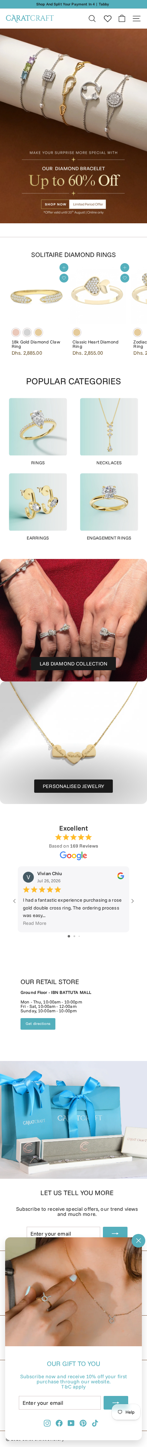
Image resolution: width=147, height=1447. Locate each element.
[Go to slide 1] (69, 936)
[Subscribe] (116, 1403)
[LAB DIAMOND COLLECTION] (73, 620)
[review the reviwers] (120, 877)
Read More (34, 923)
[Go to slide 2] (74, 936)
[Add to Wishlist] (63, 278)
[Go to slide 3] (79, 936)
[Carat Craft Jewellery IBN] (73, 1068)
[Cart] (122, 19)
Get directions (38, 1023)
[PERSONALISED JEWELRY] (73, 742)
